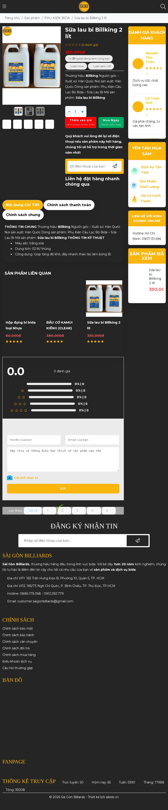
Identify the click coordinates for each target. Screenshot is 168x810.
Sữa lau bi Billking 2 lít (155, 276)
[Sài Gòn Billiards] (84, 6)
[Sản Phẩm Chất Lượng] (133, 184)
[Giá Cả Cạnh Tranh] (134, 199)
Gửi (63, 488)
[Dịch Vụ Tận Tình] (134, 170)
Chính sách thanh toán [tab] (69, 205)
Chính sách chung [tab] (23, 214)
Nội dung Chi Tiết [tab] (23, 205)
